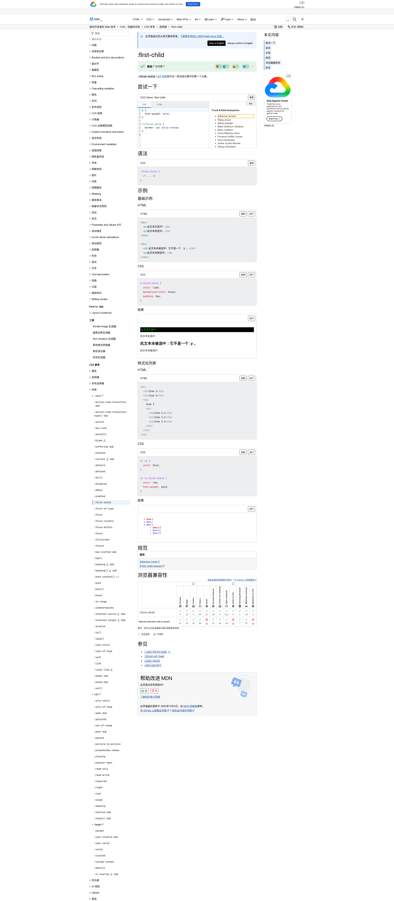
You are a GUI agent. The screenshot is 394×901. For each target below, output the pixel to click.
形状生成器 (99, 357)
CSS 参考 (94, 364)
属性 (94, 371)
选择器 (95, 377)
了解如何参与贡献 (150, 696)
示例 (268, 52)
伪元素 (95, 880)
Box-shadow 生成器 (104, 338)
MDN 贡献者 (190, 706)
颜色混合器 (99, 351)
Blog (253, 19)
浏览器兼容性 (273, 62)
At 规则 (96, 886)
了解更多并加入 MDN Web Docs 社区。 (202, 36)
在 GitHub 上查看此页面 (153, 710)
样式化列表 (147, 363)
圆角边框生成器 (101, 332)
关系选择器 (98, 383)
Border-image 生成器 (104, 326)
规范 (268, 57)
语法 (268, 47)
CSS (158, 76)
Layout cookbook (102, 312)
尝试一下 (270, 42)
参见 (268, 67)
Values (95, 892)
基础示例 (145, 198)
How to (93, 306)
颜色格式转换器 (101, 345)
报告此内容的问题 (182, 710)
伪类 (164, 76)
